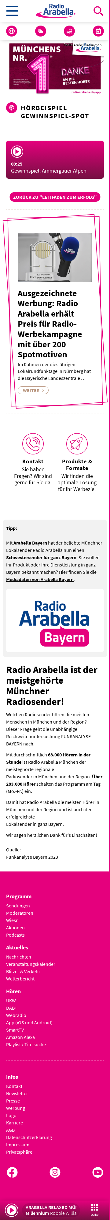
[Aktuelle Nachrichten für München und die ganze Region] (11, 31)
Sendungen (18, 906)
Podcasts (15, 935)
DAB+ (11, 1008)
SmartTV (15, 1030)
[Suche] (98, 10)
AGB (10, 1130)
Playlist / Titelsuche (26, 1044)
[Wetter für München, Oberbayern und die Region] (40, 31)
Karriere (14, 1123)
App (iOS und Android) (29, 1022)
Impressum (17, 1144)
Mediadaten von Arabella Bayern (40, 579)
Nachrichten (18, 957)
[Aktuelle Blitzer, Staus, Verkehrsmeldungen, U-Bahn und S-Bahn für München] (69, 31)
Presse (13, 1101)
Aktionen (15, 927)
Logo (11, 1115)
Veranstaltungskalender (30, 964)
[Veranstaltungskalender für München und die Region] (98, 31)
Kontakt (14, 1086)
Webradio (16, 1015)
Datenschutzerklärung (29, 1137)
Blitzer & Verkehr (23, 971)
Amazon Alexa (20, 1037)
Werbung (15, 1108)
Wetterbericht (20, 979)
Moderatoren (19, 913)
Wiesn (12, 920)
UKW (11, 1000)
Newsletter (17, 1093)
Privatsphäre (19, 1152)
